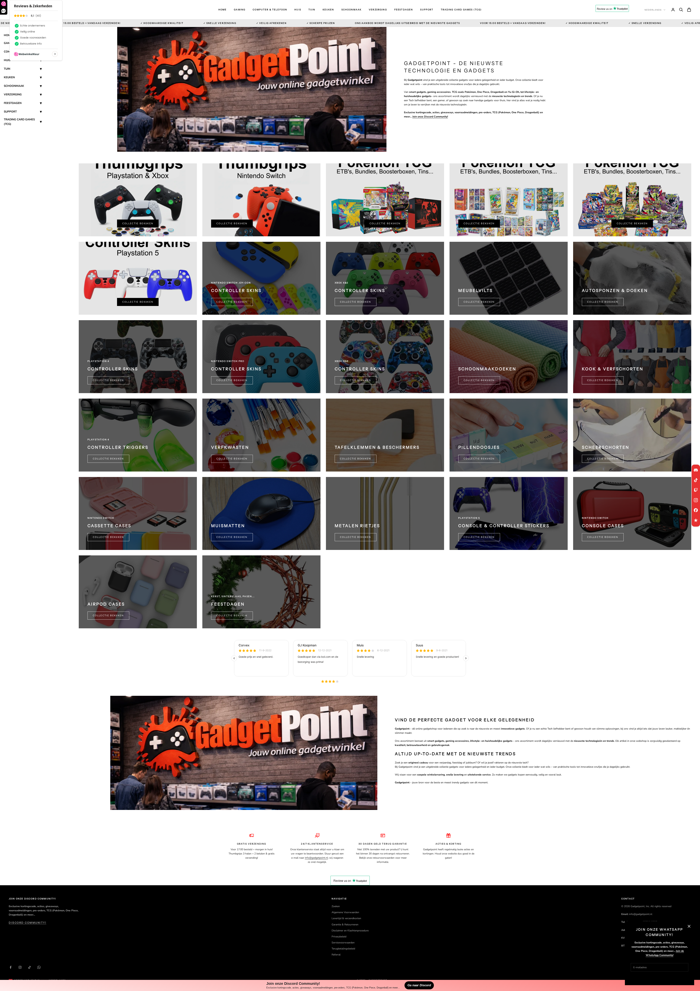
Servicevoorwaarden (343, 942)
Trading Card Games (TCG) (461, 9)
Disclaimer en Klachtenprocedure (350, 930)
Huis (297, 9)
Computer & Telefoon (270, 9)
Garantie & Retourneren (345, 924)
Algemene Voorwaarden (345, 912)
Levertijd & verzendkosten (346, 918)
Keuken (328, 9)
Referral (336, 954)
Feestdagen (403, 9)
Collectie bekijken (137, 223)
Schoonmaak (351, 9)
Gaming (239, 9)
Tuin (311, 9)
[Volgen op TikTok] (29, 967)
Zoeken (336, 906)
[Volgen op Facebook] (10, 967)
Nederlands (653, 10)
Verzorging (378, 9)
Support (426, 9)
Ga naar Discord (419, 985)
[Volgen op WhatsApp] (39, 967)
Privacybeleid (339, 936)
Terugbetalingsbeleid (343, 948)
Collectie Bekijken (479, 302)
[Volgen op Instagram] (20, 967)
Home (222, 9)
